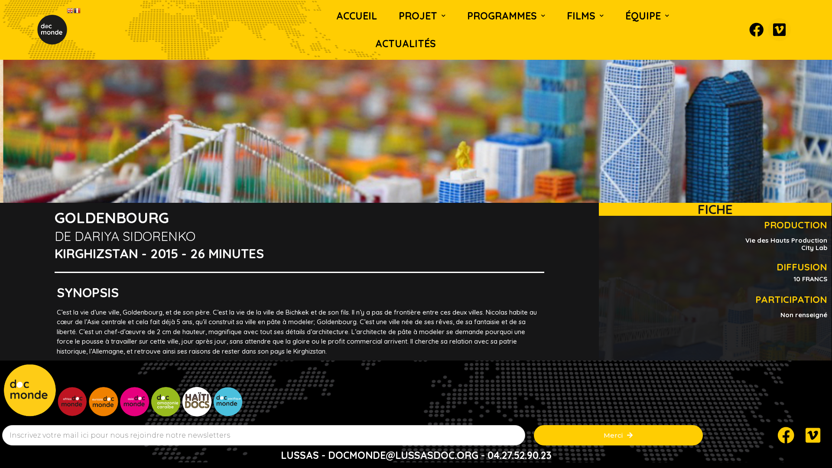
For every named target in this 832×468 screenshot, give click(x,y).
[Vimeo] (779, 29)
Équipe (643, 16)
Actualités (405, 43)
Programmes (502, 16)
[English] (70, 10)
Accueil (356, 16)
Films (581, 16)
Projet (418, 16)
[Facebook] (756, 29)
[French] (77, 10)
